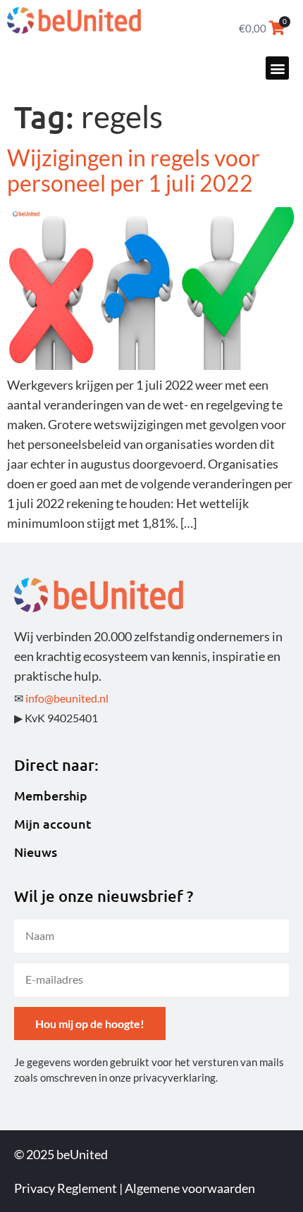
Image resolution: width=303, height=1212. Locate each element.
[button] (277, 68)
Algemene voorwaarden (190, 1188)
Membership (50, 796)
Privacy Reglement (65, 1188)
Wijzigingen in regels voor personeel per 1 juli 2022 (133, 170)
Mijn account (53, 824)
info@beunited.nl (67, 698)
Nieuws (35, 852)
